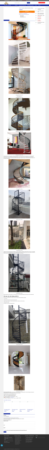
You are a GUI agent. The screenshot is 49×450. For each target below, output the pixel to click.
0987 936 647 (12, 397)
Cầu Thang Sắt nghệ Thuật (22, 5)
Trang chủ (5, 6)
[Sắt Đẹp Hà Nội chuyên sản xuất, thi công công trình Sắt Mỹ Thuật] (6, 2)
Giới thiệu (16, 5)
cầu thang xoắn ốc (27, 14)
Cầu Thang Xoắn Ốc (9, 6)
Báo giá (39, 5)
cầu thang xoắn (22, 14)
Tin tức (36, 5)
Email (4, 427)
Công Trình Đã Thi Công (30, 5)
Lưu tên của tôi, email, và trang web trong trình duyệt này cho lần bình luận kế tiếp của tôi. (15, 430)
